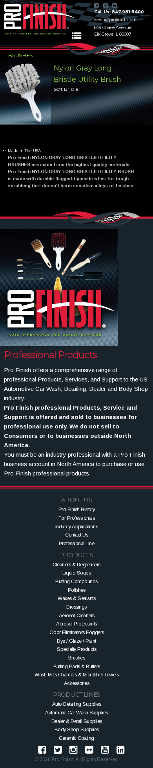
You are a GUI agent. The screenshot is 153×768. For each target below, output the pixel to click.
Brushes (76, 658)
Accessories (76, 683)
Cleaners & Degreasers (76, 564)
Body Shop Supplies (77, 729)
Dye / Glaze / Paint (76, 641)
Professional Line (77, 543)
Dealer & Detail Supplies (76, 721)
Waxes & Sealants (76, 598)
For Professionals (76, 518)
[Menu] (76, 35)
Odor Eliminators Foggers (76, 632)
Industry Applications (76, 526)
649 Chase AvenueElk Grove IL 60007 (112, 31)
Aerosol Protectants (76, 624)
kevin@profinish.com (115, 19)
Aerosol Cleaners (77, 615)
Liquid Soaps (76, 573)
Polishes (77, 590)
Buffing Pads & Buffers (76, 666)
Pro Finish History (76, 509)
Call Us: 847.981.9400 (119, 11)
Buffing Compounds (76, 581)
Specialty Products (76, 649)
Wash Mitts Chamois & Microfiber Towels (76, 675)
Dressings (76, 607)
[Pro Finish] (39, 19)
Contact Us (76, 535)
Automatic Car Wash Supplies (76, 713)
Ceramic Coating (76, 738)
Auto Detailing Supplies (76, 704)
